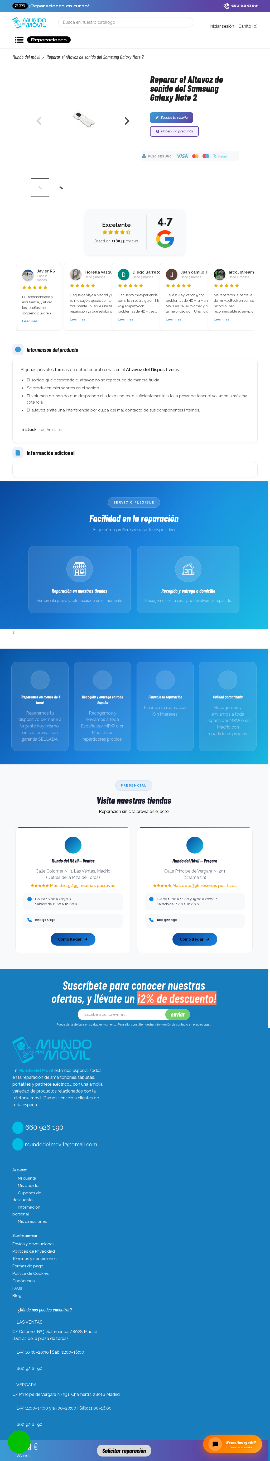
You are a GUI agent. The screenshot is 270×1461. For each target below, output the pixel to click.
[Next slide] (126, 121)
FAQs (17, 1288)
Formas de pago (28, 1266)
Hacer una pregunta (177, 131)
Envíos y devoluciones (33, 1244)
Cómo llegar (70, 939)
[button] (40, 187)
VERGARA (26, 1384)
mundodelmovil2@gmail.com (60, 1144)
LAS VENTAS (29, 1322)
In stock (29, 429)
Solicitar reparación (124, 1450)
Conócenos (23, 1280)
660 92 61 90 (29, 1368)
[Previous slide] (39, 121)
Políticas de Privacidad (33, 1251)
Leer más (30, 321)
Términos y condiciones (34, 1258)
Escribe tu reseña (174, 117)
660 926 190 (43, 1127)
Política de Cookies (30, 1273)
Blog (16, 1295)
